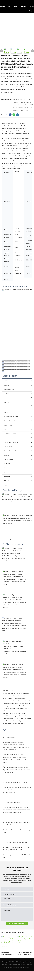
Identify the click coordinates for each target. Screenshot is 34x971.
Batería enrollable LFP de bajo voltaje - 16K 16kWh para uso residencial (24, 954)
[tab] (17, 120)
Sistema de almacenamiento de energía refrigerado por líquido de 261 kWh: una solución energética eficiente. (8, 954)
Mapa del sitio (25, 967)
